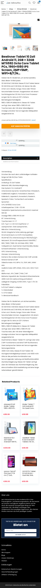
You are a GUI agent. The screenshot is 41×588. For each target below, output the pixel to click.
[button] (39, 20)
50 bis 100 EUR (22, 9)
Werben (4, 561)
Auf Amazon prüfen (20, 126)
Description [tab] (7, 158)
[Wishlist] (34, 3)
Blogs (3, 555)
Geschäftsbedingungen (9, 572)
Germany (13, 143)
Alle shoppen (5, 552)
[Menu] (2, 2)
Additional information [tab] (11, 162)
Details (33, 120)
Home (3, 9)
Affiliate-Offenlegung (9, 575)
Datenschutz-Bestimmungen (11, 569)
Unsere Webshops (7, 558)
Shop (11, 9)
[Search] (29, 2)
